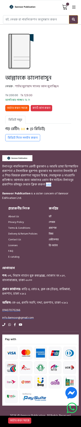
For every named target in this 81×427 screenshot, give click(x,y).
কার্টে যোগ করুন (41, 108)
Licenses (13, 245)
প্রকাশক (53, 228)
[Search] (73, 19)
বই (50, 216)
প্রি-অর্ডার (53, 245)
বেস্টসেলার (54, 239)
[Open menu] (74, 7)
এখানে (48, 184)
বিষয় (51, 234)
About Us (13, 216)
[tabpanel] (38, 134)
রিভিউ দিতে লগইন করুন (23, 137)
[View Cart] (65, 7)
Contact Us (14, 239)
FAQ (10, 251)
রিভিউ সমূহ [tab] (15, 119)
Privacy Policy (16, 222)
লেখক (52, 222)
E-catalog (13, 257)
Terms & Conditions (19, 228)
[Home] (18, 7)
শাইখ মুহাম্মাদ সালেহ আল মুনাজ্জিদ (37, 86)
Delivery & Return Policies (22, 234)
